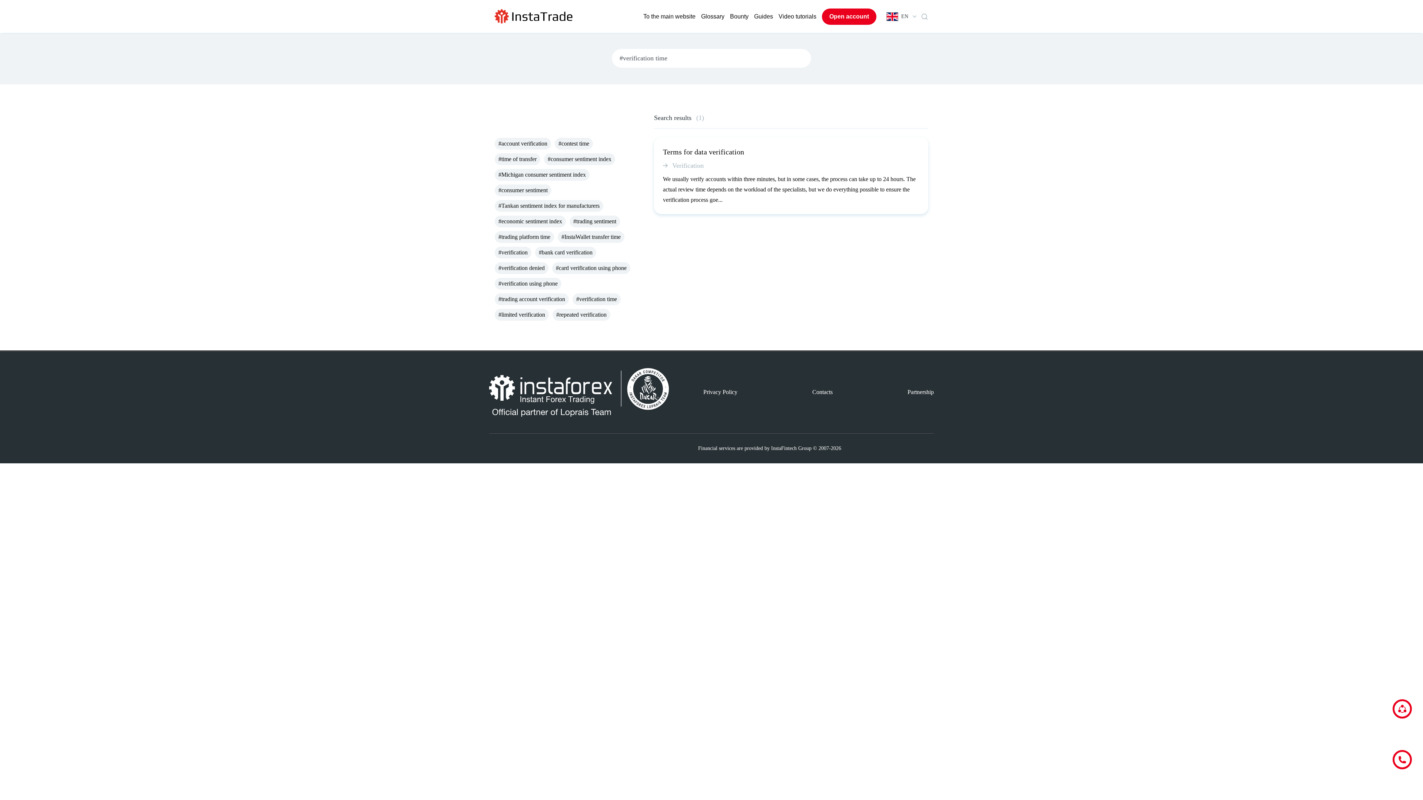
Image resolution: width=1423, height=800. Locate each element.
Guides (763, 16)
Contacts (822, 392)
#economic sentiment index (530, 221)
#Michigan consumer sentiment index (542, 174)
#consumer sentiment (523, 190)
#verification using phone (528, 283)
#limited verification (521, 314)
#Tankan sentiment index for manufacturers (549, 206)
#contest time (573, 143)
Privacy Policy (720, 392)
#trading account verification (531, 299)
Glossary (712, 16)
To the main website (669, 16)
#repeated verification (581, 314)
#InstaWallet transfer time (591, 237)
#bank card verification (566, 252)
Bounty (739, 16)
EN (904, 16)
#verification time (596, 299)
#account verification (522, 143)
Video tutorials (797, 16)
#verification (513, 252)
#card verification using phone (591, 268)
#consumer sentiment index (579, 159)
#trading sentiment (594, 221)
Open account (849, 16)
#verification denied (521, 268)
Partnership (921, 392)
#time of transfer (517, 159)
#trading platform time (524, 237)
